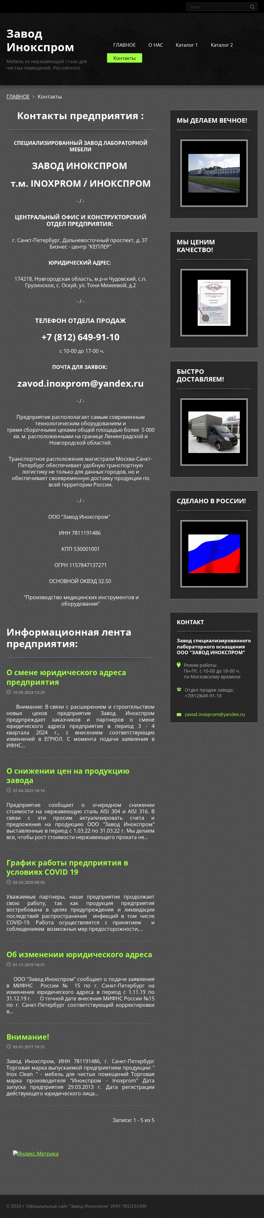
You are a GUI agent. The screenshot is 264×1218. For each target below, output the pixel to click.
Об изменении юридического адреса (79, 954)
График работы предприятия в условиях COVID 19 (67, 867)
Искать (252, 6)
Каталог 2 (222, 45)
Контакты (124, 58)
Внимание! (27, 1037)
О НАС (155, 45)
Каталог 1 (187, 45)
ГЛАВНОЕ (124, 45)
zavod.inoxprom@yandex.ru (215, 714)
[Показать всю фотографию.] (214, 302)
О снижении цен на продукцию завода (67, 776)
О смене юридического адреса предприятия (66, 677)
